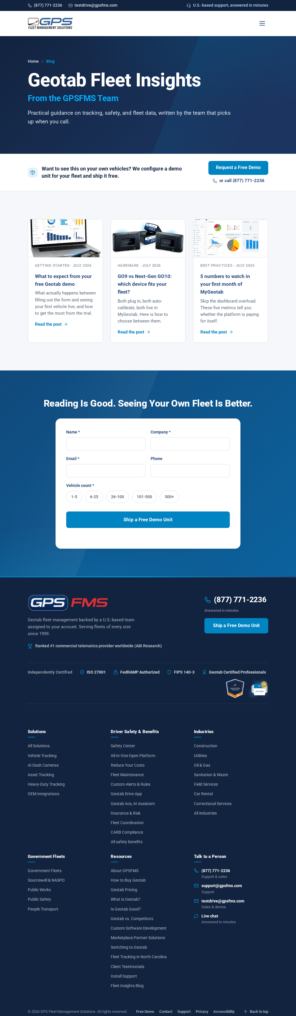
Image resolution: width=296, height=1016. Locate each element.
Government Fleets (45, 870)
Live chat (209, 916)
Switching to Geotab (129, 947)
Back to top (259, 1011)
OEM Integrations (43, 793)
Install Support (124, 976)
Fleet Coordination (127, 822)
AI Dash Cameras (43, 765)
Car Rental (203, 793)
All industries (205, 813)
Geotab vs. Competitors (132, 918)
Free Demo (145, 1011)
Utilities (200, 755)
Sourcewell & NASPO (46, 880)
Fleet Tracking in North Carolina (139, 956)
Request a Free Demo (238, 167)
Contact (165, 1011)
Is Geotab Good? (126, 908)
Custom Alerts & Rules (130, 784)
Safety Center (123, 746)
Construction (205, 746)
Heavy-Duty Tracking (46, 784)
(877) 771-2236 (48, 5)
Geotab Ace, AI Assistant (133, 803)
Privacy (202, 1011)
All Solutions (39, 746)
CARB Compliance (127, 832)
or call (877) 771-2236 (241, 180)
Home (33, 61)
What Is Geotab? (125, 899)
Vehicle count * (80, 485)
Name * (73, 432)
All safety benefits (127, 841)
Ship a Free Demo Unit (148, 519)
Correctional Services (213, 803)
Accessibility (223, 1011)
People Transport (43, 908)
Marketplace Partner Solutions (138, 937)
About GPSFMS (124, 870)
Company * (161, 432)
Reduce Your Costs (128, 765)
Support (183, 1011)
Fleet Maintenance (127, 774)
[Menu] (262, 23)
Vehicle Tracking (42, 755)
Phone (156, 458)
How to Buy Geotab (128, 880)
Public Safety (39, 899)
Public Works (39, 889)
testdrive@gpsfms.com (96, 5)
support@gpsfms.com (221, 885)
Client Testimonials (127, 966)
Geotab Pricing (124, 889)
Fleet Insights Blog (127, 985)
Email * (72, 458)
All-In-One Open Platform (133, 755)
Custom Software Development (138, 928)
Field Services (206, 784)
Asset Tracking (41, 774)
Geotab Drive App (126, 793)
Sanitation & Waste (211, 774)
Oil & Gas (202, 765)
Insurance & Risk (125, 813)
